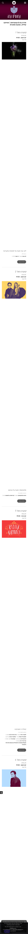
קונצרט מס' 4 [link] (21, 759)
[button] (3, 3)
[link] (14, 3)
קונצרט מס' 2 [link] (21, 271)
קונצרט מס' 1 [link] (21, 32)
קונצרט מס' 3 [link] (21, 510)
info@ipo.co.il (13, 928)
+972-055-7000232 (17, 929)
